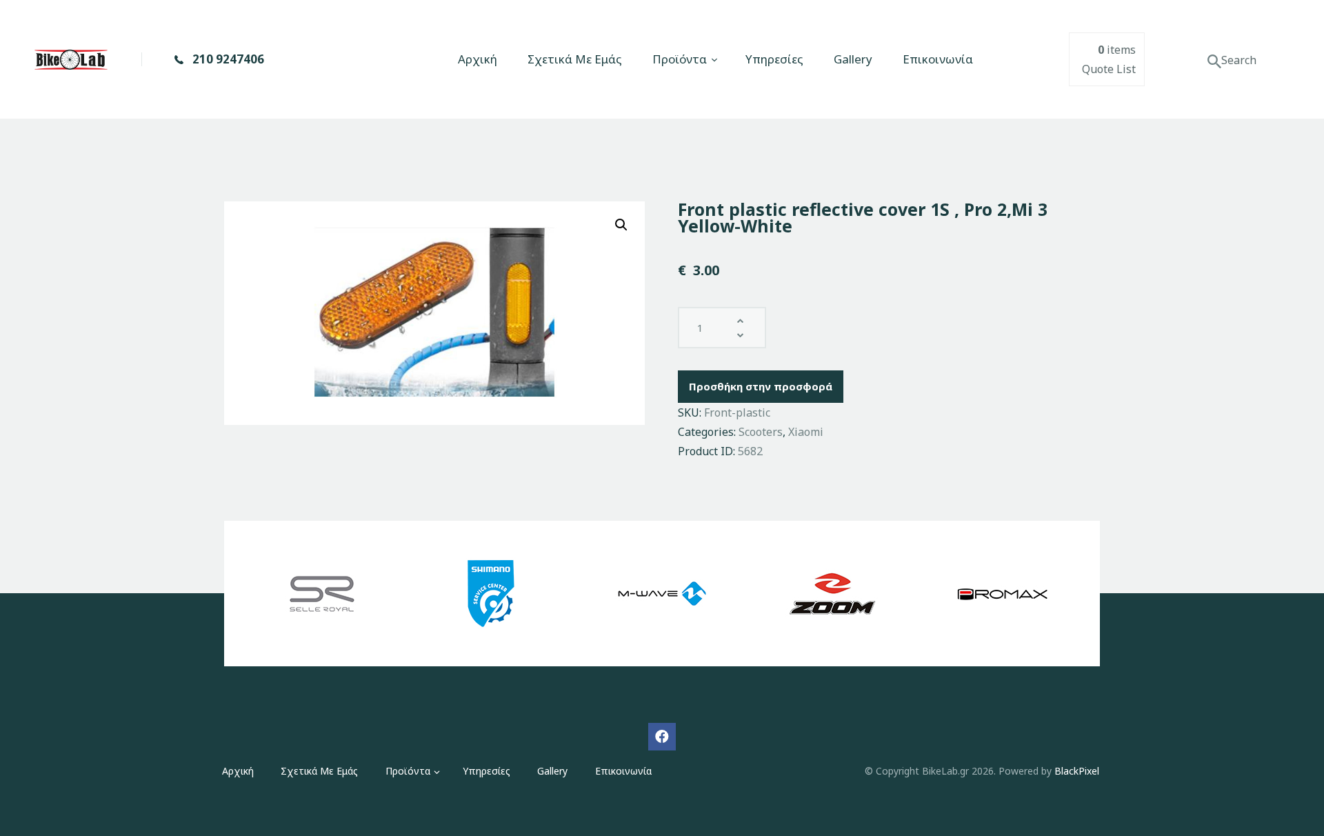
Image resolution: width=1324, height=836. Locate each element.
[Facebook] (662, 736)
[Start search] (1214, 61)
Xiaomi (805, 431)
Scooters (761, 431)
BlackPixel (1076, 770)
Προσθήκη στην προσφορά (760, 386)
